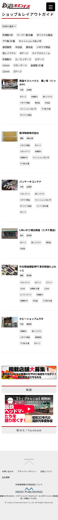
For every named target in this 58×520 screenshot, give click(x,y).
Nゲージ (24, 53)
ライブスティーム (41, 53)
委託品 (29, 47)
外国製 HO (7, 34)
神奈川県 (30, 138)
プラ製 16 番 (8, 41)
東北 (21, 235)
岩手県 (29, 235)
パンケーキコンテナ (30, 181)
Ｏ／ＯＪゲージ (23, 59)
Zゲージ (17, 71)
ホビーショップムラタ (31, 318)
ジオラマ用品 (43, 47)
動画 (29, 390)
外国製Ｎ (6, 59)
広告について (46, 471)
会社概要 (6, 477)
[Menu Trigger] (50, 6)
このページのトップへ (29, 462)
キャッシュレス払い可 (30, 41)
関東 (21, 138)
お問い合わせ (8, 471)
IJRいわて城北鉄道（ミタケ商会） (38, 230)
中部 (21, 90)
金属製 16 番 (37, 65)
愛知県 (29, 324)
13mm (6, 65)
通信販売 (6, 47)
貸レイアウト (9, 53)
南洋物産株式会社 (29, 133)
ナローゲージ (20, 65)
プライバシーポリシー (27, 471)
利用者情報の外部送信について (29, 484)
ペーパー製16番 (25, 34)
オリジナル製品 (45, 34)
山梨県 (29, 90)
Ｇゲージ (39, 59)
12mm (6, 71)
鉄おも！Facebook (29, 430)
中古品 (18, 47)
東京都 (29, 275)
